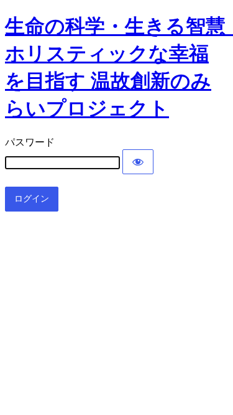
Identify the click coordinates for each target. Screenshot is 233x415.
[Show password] (137, 161)
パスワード (30, 142)
